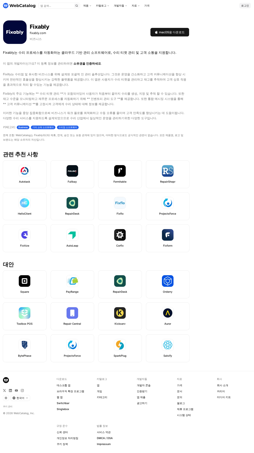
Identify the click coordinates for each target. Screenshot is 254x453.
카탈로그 (101, 5)
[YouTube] (16, 390)
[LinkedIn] (10, 390)
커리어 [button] (221, 391)
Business (23, 127)
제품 (86, 5)
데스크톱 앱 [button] (63, 385)
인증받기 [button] (142, 391)
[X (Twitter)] (4, 390)
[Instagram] (22, 390)
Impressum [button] (104, 444)
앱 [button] (98, 385)
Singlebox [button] (63, 409)
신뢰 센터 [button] (62, 432)
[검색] (76, 5)
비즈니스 (36, 39)
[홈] (19, 6)
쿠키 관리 (7, 406)
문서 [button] (179, 391)
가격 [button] (179, 385)
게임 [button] (99, 391)
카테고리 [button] (102, 397)
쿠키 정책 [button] (62, 444)
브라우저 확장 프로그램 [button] (70, 391)
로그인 (245, 5)
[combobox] (20, 398)
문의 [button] (179, 397)
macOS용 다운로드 (172, 32)
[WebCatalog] (6, 380)
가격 (146, 5)
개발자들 (119, 5)
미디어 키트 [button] (224, 397)
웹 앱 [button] (60, 397)
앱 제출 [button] (141, 397)
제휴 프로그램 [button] (185, 409)
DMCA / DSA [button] (105, 438)
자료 (134, 5)
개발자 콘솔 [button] (144, 385)
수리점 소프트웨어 (68, 127)
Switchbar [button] (63, 403)
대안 (8, 264)
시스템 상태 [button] (184, 415)
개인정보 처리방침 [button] (67, 438)
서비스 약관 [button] (104, 432)
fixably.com (38, 33)
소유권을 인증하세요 (87, 63)
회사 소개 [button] (222, 385)
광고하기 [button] (142, 403)
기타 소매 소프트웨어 (43, 127)
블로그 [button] (181, 403)
